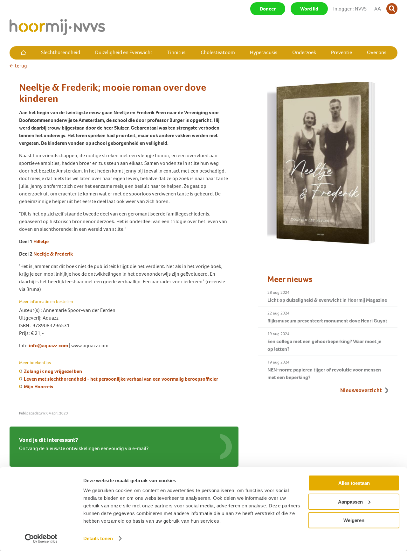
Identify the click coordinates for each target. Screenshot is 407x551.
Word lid (309, 8)
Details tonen (98, 538)
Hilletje (41, 241)
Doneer (268, 8)
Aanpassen (350, 501)
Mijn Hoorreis (38, 386)
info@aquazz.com (48, 345)
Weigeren (353, 520)
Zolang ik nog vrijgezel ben (53, 371)
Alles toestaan (354, 483)
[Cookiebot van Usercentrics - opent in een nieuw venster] (41, 538)
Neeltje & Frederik (53, 254)
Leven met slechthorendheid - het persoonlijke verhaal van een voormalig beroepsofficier (121, 379)
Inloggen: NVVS (350, 8)
